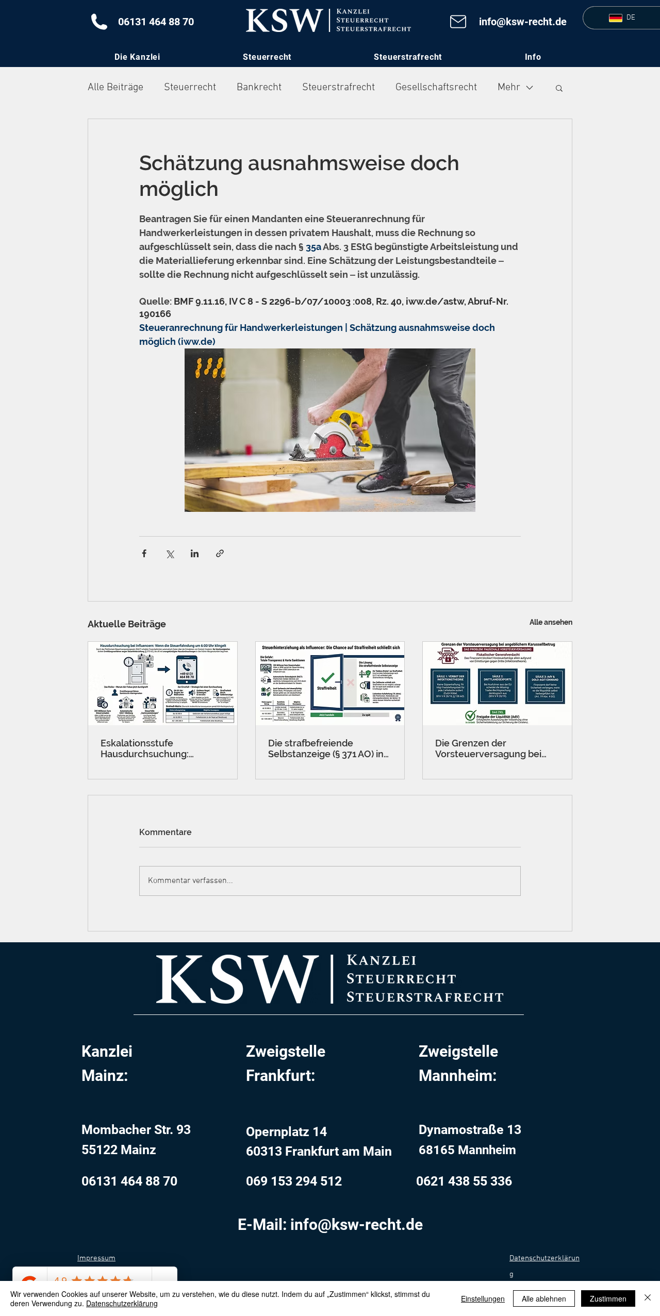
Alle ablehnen (544, 1298)
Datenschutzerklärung (122, 1303)
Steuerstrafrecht (338, 87)
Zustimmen (608, 1298)
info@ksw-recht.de (523, 21)
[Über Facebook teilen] (144, 553)
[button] (533, 57)
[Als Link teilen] (220, 553)
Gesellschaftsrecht (436, 87)
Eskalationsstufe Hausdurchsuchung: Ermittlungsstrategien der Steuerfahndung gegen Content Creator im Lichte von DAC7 (158, 748)
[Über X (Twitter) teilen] (169, 553)
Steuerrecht (190, 87)
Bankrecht (259, 87)
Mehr (509, 87)
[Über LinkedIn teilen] (195, 553)
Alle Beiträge (115, 87)
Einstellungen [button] (483, 1298)
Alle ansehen (551, 622)
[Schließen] (647, 1298)
